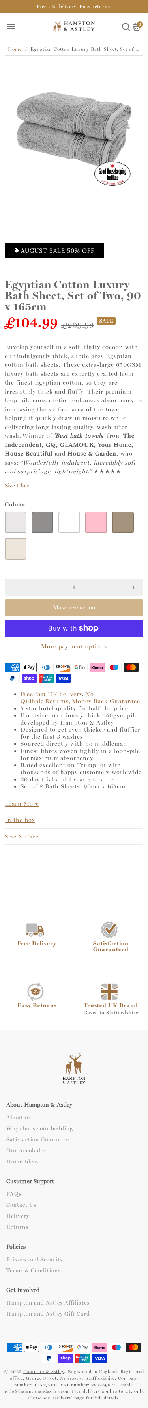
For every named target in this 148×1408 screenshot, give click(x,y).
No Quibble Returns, (57, 698)
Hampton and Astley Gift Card (48, 1314)
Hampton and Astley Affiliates (48, 1303)
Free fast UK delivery (51, 694)
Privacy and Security (34, 1260)
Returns (17, 1227)
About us (18, 1118)
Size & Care (22, 836)
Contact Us (21, 1205)
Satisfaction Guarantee (37, 1140)
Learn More (22, 803)
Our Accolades (26, 1151)
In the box (20, 820)
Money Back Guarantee (106, 701)
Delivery (17, 1216)
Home (15, 49)
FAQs (14, 1194)
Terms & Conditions (33, 1271)
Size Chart (18, 485)
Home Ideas (22, 1162)
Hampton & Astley (43, 1371)
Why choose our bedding (39, 1129)
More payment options (74, 646)
